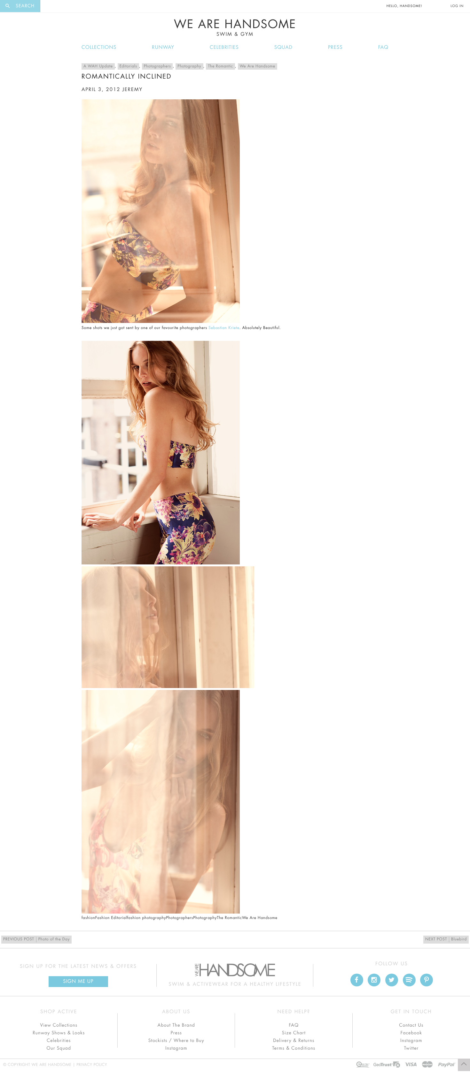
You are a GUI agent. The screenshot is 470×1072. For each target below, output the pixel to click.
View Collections (58, 1025)
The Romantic (220, 66)
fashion (88, 918)
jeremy (132, 89)
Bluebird (446, 939)
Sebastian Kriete (223, 328)
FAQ (383, 47)
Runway (163, 47)
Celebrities (224, 47)
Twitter (411, 1048)
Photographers (157, 66)
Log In (457, 6)
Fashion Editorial (111, 918)
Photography (189, 66)
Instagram (176, 1048)
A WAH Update (98, 66)
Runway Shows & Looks (59, 1033)
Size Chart (294, 1033)
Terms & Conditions (293, 1048)
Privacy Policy (91, 1065)
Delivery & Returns (293, 1040)
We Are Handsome (235, 28)
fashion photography (146, 918)
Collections (99, 47)
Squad (283, 47)
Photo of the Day (36, 939)
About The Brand (176, 1025)
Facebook (411, 1033)
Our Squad (59, 1048)
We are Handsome (58, 6)
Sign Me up (78, 981)
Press (335, 47)
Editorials (128, 66)
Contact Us (411, 1025)
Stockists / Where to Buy (176, 1040)
